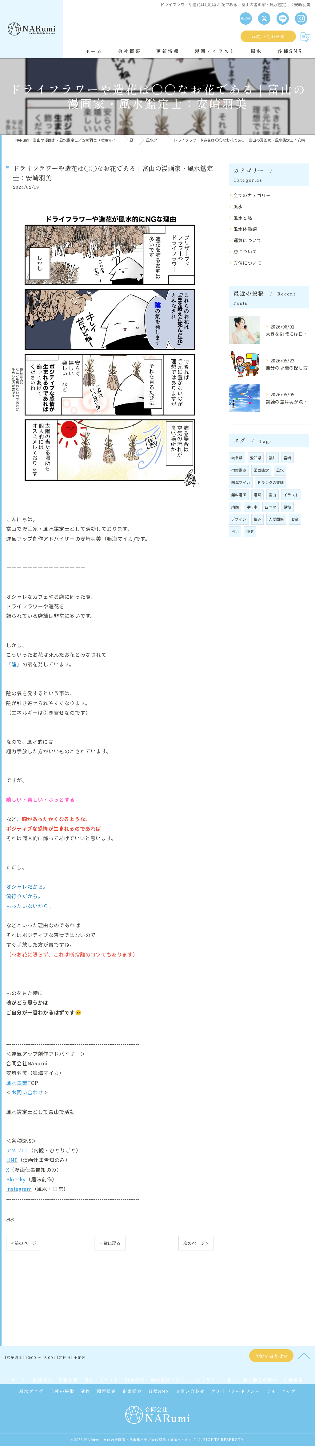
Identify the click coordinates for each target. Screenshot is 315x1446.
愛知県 (255, 457)
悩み (257, 519)
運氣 (250, 531)
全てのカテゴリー (252, 195)
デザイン (238, 519)
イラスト (291, 494)
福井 (272, 457)
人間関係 (276, 519)
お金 (295, 519)
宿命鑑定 (238, 470)
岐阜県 (237, 457)
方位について (247, 262)
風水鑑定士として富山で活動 (40, 1111)
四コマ (270, 507)
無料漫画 (238, 494)
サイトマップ (281, 1391)
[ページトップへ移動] (304, 1355)
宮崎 (287, 457)
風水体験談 (245, 228)
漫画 (257, 494)
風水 (10, 1219)
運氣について (247, 240)
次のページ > (196, 1243)
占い (235, 531)
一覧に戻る (110, 1243)
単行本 (252, 507)
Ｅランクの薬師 (270, 482)
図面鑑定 (261, 470)
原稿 (287, 507)
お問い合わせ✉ (268, 36)
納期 (235, 507)
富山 (272, 494)
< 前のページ (23, 1243)
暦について (245, 251)
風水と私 (242, 217)
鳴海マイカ (240, 482)
